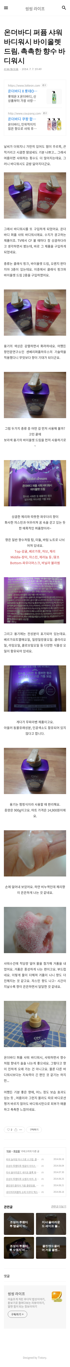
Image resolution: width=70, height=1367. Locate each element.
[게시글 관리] (20, 1130)
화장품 (16, 1151)
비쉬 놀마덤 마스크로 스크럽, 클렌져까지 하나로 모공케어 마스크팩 (23, 1159)
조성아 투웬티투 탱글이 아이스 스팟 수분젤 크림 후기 (23, 1166)
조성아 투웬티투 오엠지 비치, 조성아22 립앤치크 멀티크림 (23, 1179)
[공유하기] (15, 1130)
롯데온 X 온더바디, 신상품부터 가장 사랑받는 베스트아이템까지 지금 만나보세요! (23, 98)
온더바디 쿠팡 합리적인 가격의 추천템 (22, 119)
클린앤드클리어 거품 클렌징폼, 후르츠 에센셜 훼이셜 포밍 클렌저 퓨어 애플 (23, 1185)
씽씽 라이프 (16, 1294)
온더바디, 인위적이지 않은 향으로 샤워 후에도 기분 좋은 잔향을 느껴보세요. (22, 126)
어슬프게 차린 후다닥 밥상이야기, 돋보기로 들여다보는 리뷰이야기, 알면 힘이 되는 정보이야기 (26, 1302)
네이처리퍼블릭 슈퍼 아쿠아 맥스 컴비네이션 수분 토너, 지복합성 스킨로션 (23, 1192)
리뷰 (9, 1151)
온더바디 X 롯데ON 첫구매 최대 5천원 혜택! (23, 91)
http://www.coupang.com (24, 113)
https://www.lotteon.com (24, 85)
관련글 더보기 (58, 1206)
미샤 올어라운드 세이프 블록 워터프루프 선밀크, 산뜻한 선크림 (23, 1172)
